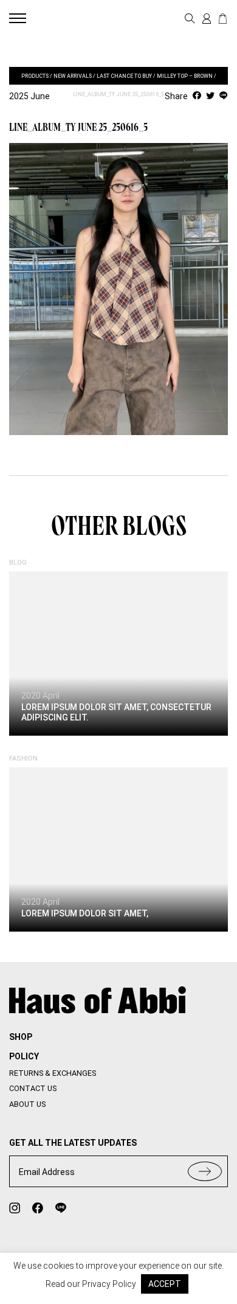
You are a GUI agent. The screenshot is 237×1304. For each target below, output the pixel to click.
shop (20, 1037)
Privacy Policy (109, 1284)
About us (27, 1104)
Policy (24, 1056)
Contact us (33, 1088)
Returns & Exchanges (52, 1073)
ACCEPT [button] (164, 1284)
